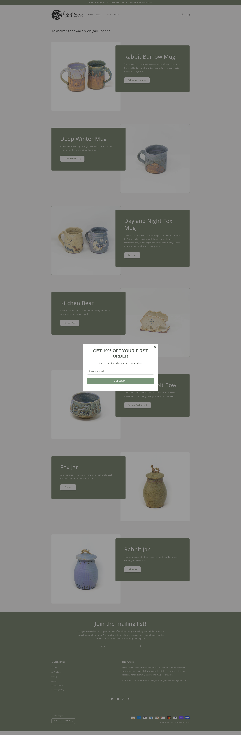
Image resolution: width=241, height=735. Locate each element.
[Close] (155, 347)
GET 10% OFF (120, 381)
